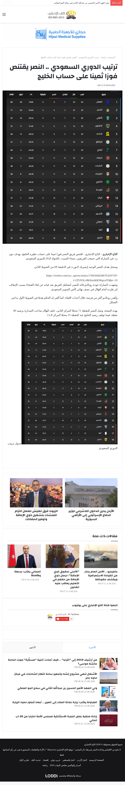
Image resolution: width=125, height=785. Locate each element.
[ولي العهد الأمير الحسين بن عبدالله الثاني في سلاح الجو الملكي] (109, 692)
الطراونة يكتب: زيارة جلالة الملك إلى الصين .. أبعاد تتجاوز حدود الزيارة (54, 702)
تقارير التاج (24, 760)
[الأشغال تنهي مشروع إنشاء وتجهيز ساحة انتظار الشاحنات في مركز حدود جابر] (109, 678)
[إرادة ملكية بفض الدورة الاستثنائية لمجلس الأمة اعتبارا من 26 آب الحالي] (109, 720)
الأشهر (32, 647)
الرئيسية (112, 57)
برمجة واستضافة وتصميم (70, 775)
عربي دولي (55, 760)
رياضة (103, 57)
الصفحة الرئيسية (96, 760)
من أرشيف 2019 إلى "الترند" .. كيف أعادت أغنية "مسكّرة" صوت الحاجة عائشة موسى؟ (52, 661)
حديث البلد (36, 760)
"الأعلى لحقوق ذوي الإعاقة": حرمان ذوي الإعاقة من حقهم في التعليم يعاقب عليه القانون (66, 579)
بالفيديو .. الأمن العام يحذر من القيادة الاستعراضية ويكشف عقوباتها (101, 575)
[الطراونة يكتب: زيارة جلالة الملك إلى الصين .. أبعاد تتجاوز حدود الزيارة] (109, 706)
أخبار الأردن (82, 760)
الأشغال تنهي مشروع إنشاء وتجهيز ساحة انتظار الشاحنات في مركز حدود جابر (55, 675)
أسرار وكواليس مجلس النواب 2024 (65, 765)
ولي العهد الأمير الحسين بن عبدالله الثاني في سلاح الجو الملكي (57, 688)
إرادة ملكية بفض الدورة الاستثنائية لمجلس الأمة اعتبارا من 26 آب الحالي (77, 3)
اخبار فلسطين (68, 760)
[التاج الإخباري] (62, 14)
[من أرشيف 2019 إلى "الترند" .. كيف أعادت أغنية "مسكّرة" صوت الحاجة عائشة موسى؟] (109, 664)
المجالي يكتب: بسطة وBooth (27, 573)
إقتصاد (46, 760)
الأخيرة (92, 647)
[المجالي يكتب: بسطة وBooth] (24, 556)
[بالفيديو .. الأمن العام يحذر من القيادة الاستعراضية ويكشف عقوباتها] (101, 556)
